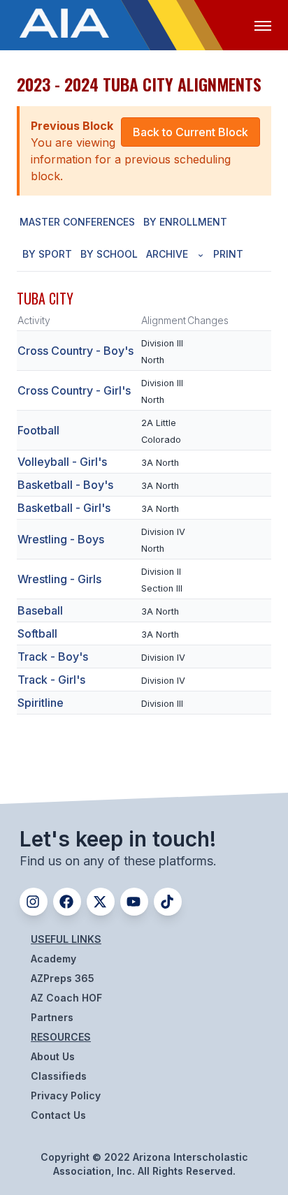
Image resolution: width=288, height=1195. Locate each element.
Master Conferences (77, 222)
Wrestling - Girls (59, 579)
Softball (37, 633)
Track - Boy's (52, 657)
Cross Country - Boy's (75, 351)
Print (228, 254)
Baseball (40, 610)
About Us (53, 1056)
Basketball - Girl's (63, 508)
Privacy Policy (66, 1095)
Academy (53, 959)
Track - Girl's (51, 680)
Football (38, 430)
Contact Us (58, 1115)
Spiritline (40, 703)
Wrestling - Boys (60, 539)
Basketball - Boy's (65, 485)
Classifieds (59, 1076)
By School (109, 254)
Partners (52, 1017)
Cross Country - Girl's (74, 390)
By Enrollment (185, 222)
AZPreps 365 (62, 978)
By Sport (47, 254)
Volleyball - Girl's (62, 462)
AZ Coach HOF (66, 998)
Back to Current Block (190, 132)
